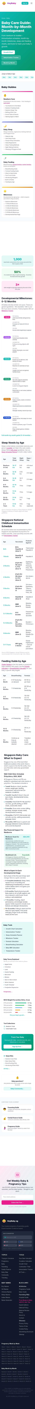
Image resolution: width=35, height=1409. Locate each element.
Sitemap (21, 1334)
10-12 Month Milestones (12, 210)
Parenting (5, 1266)
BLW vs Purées (9, 179)
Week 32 (27, 1359)
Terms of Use (23, 1326)
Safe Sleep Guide (10, 138)
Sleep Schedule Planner (9, 452)
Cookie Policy (23, 1329)
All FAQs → (7, 1068)
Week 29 (9, 1359)
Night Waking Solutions (11, 147)
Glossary (22, 1320)
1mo (9, 77)
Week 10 (19, 1349)
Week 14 (9, 1351)
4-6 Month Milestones (11, 206)
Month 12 (15, 1376)
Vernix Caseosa (9, 982)
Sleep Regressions (10, 143)
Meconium (8, 974)
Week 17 (26, 1351)
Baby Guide (23, 1292)
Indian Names (6, 1297)
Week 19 (9, 1354)
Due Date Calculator (25, 1258)
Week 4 (19, 1347)
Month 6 (9, 1374)
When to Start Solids (11, 173)
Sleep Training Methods (12, 145)
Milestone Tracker (7, 311)
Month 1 (10, 1372)
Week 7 (4, 1349)
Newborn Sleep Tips (11, 110)
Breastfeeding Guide (11, 169)
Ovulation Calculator (25, 1261)
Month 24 (28, 1381)
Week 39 (10, 1363)
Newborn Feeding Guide (12, 108)
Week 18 (4, 1354)
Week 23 (4, 1356)
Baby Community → (17, 1088)
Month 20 (4, 1381)
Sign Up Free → (17, 1046)
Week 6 (29, 1347)
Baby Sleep (8, 129)
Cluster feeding (6, 664)
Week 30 (15, 1359)
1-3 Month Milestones (11, 203)
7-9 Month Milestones (11, 208)
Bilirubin (7, 977)
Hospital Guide (23, 1297)
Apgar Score (8, 964)
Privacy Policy (23, 1323)
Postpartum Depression (11, 987)
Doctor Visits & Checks (11, 114)
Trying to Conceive (8, 1258)
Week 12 (30, 1349)
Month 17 (15, 1379)
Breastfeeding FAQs (11, 1063)
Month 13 (21, 1376)
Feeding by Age (9, 182)
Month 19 (27, 1379)
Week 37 (27, 1361)
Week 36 (21, 1361)
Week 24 (9, 1356)
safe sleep (7, 103)
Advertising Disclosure (26, 1332)
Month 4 (26, 1372)
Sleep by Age (9, 136)
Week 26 (21, 1356)
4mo (26, 77)
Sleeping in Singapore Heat (13, 149)
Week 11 (25, 1349)
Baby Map (5, 1272)
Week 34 (10, 1361)
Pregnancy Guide (24, 1289)
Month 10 (4, 1376)
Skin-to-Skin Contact (11, 979)
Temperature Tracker (13, 951)
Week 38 (4, 1363)
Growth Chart (8, 52)
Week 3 (13, 1347)
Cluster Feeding (9, 972)
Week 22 (26, 1354)
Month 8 (20, 1374)
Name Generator (7, 1300)
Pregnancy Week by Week (10, 1343)
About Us (22, 1315)
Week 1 (4, 1347)
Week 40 (16, 1363)
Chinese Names (7, 1292)
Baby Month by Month (9, 1368)
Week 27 (27, 1356)
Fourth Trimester (9, 985)
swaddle (9, 448)
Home (3, 18)
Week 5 (24, 1347)
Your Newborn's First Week (13, 106)
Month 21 (10, 1381)
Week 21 (21, 1354)
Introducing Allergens (11, 177)
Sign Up (25, 3)
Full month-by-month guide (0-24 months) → (17, 435)
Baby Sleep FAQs (10, 1061)
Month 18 (21, 1379)
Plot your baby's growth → (17, 1015)
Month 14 (27, 1376)
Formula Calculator (12, 941)
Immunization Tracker (11, 57)
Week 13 (4, 1351)
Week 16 (20, 1351)
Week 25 (15, 1356)
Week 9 (14, 1349)
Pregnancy (5, 1261)
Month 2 (15, 1372)
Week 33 (4, 1361)
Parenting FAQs (24, 1294)
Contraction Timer (25, 1266)
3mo (21, 77)
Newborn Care (9, 99)
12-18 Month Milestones (12, 212)
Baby (3, 1264)
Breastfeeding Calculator (18, 668)
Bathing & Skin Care (10, 112)
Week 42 (27, 1363)
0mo (4, 77)
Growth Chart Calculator (14, 929)
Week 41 (21, 1363)
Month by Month (9, 63)
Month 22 (16, 1381)
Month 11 (9, 1376)
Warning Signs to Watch (12, 116)
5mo (32, 77)
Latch (6, 969)
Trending (4, 1278)
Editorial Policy (23, 1307)
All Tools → (22, 1272)
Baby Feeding (9, 162)
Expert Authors (23, 1305)
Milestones (8, 195)
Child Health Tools (11, 1028)
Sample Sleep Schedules (12, 140)
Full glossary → (8, 991)
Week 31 (21, 1359)
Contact (21, 1318)
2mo (15, 77)
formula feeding (17, 164)
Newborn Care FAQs (11, 1059)
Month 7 (14, 1374)
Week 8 (9, 1349)
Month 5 (4, 1374)
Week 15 (15, 1351)
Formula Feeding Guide (12, 171)
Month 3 (20, 1372)
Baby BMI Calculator (13, 948)
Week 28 (4, 1359)
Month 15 (4, 1379)
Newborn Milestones (11, 201)
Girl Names (5, 1289)
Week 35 (15, 1361)
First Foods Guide (10, 175)
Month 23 (22, 1381)
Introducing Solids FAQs (12, 1065)
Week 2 (8, 1347)
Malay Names (6, 1294)
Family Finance (6, 1269)
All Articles (22, 1286)
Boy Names (5, 1286)
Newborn (4, 1372)
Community (5, 1275)
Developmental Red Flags (12, 214)
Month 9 (25, 1374)
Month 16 (10, 1379)
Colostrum (8, 967)
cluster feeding (26, 164)
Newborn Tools (10, 1026)
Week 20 (15, 1354)
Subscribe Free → (17, 1202)
